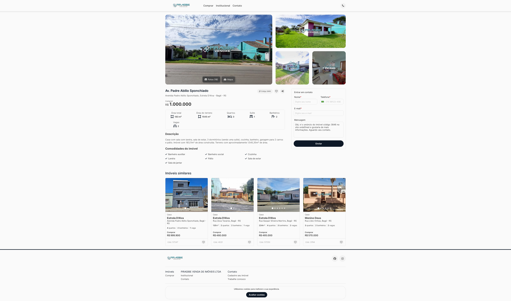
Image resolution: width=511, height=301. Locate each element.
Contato (237, 5)
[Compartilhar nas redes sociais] (282, 91)
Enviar (319, 143)
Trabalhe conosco (237, 279)
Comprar (208, 5)
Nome (297, 97)
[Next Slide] (205, 195)
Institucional (223, 5)
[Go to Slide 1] (185, 208)
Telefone (325, 97)
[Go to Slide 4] (279, 208)
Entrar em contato (303, 92)
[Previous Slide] (168, 195)
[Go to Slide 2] (187, 208)
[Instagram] (342, 258)
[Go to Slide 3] (277, 208)
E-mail (298, 108)
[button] (186, 195)
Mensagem (299, 120)
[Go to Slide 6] (284, 208)
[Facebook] (335, 258)
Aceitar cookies (257, 294)
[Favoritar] (276, 91)
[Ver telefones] (343, 5)
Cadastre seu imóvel (238, 275)
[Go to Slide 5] (282, 208)
